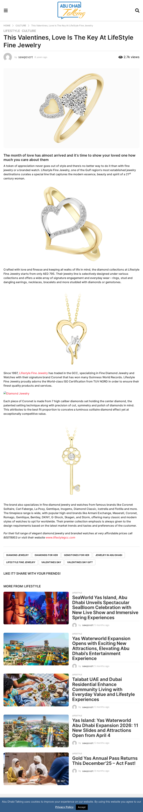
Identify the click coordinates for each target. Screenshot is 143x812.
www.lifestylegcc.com (60, 537)
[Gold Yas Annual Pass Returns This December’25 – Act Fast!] (36, 768)
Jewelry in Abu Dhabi (108, 555)
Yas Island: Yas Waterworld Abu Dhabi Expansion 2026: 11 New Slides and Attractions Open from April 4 (105, 728)
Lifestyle (11, 31)
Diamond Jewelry (17, 555)
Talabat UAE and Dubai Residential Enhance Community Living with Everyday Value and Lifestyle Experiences (103, 689)
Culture (29, 31)
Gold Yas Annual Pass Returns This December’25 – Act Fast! (105, 760)
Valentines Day (51, 562)
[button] (5, 10)
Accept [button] (82, 807)
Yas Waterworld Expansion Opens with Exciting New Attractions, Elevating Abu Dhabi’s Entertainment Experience (101, 648)
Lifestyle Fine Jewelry (33, 373)
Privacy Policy (64, 807)
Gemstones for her (76, 555)
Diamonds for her (46, 555)
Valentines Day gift (80, 562)
